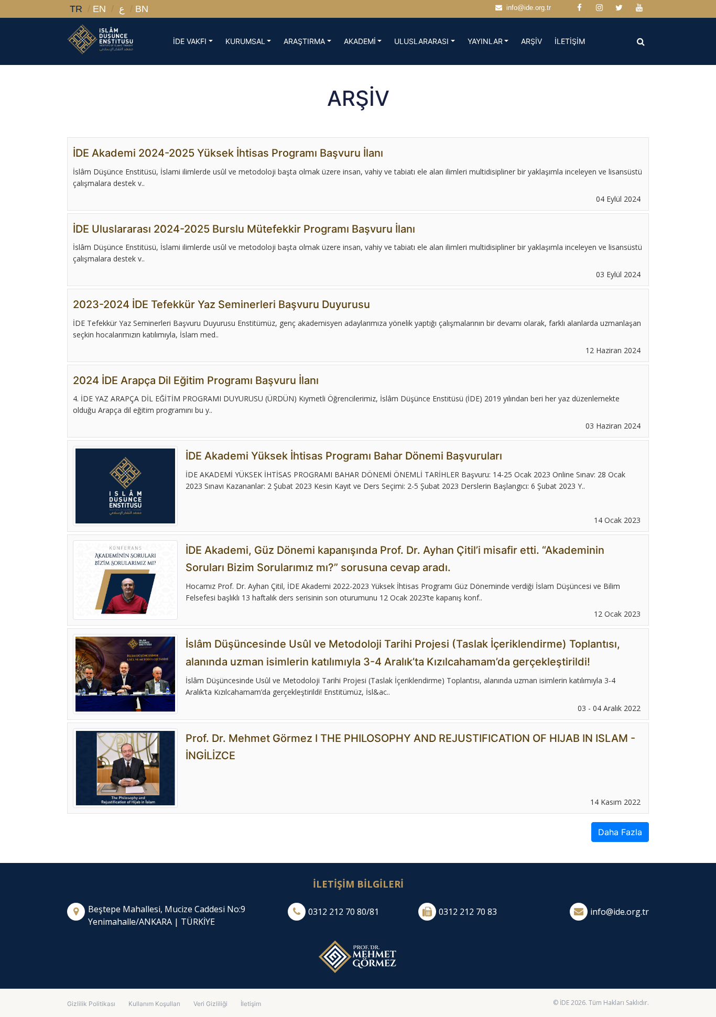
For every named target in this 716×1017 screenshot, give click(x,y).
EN (99, 9)
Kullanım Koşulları (154, 1004)
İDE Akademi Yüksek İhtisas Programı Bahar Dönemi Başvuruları (344, 456)
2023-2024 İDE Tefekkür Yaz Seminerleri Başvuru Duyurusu (221, 304)
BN (141, 9)
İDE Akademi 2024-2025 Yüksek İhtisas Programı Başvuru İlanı (228, 153)
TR (76, 9)
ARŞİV (534, 41)
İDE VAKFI (190, 41)
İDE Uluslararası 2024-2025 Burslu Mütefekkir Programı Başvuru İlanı (244, 229)
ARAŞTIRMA (304, 41)
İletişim (251, 1004)
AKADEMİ (360, 41)
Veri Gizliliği (210, 1004)
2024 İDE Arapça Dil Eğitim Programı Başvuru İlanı (196, 380)
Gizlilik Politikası (91, 1004)
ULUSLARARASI (421, 41)
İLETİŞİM (573, 41)
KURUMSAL (245, 41)
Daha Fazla (620, 832)
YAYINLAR (485, 41)
